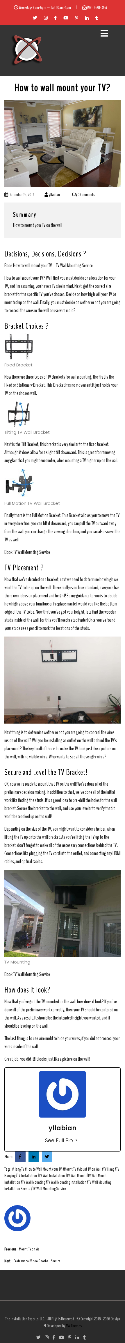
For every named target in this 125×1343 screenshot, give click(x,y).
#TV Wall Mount (75, 1175)
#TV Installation (26, 1175)
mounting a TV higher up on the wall (91, 460)
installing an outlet (62, 740)
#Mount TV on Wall (89, 1169)
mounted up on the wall (21, 302)
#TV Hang (108, 1169)
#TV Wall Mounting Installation (66, 1182)
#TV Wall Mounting (33, 1182)
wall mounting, (81, 376)
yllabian (54, 195)
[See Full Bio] (76, 1140)
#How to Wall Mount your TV (43, 1169)
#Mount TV (69, 1169)
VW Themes (73, 1326)
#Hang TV (18, 1169)
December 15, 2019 (21, 195)
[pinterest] (32, 17)
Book (8, 265)
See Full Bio (59, 1140)
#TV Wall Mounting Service (48, 1189)
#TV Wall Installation (51, 1175)
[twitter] (20, 1157)
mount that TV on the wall (57, 783)
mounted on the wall (61, 1001)
